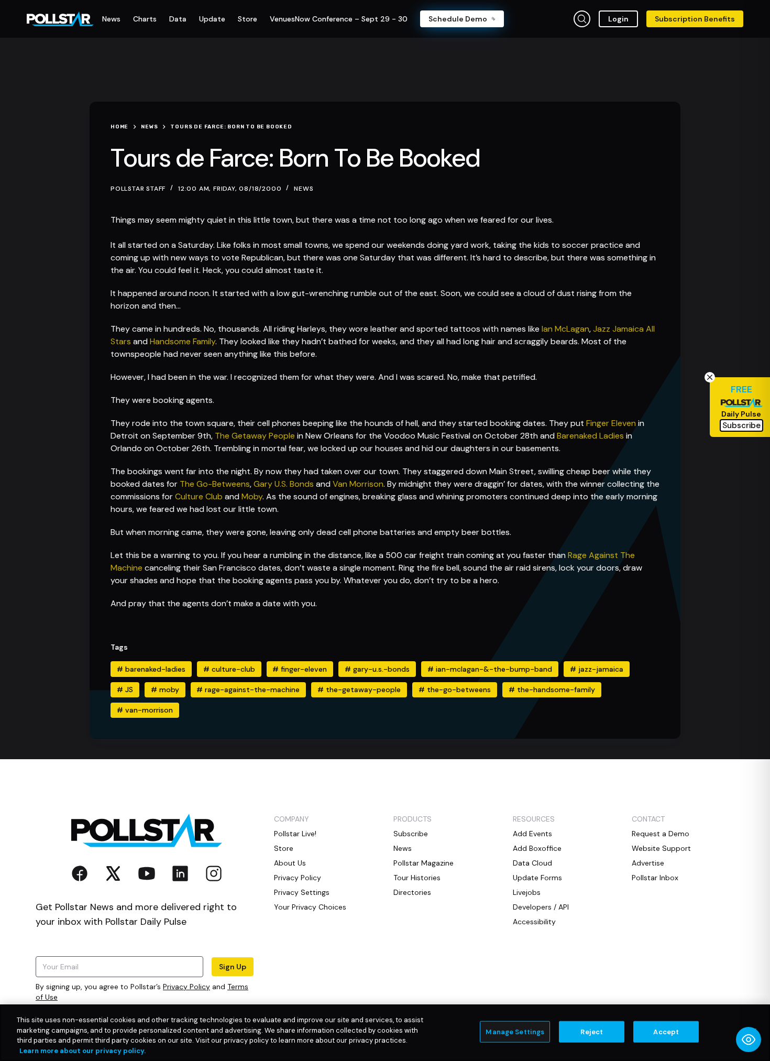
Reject (591, 1031)
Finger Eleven (611, 423)
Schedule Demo (457, 19)
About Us (290, 863)
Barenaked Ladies (590, 435)
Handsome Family (182, 341)
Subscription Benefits (695, 19)
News (303, 188)
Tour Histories (417, 877)
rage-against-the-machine (248, 689)
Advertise (648, 863)
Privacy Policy (186, 986)
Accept (666, 1031)
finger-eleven (299, 669)
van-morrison (145, 710)
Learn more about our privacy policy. (82, 1050)
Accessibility (534, 921)
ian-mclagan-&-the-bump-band (489, 669)
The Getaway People (255, 435)
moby (165, 689)
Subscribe (410, 833)
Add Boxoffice (537, 848)
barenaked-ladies (151, 669)
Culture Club (199, 496)
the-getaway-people (359, 689)
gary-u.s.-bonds (377, 669)
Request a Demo (660, 833)
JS (125, 689)
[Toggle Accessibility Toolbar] (748, 1039)
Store (283, 848)
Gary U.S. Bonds (284, 483)
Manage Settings (515, 1031)
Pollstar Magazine (423, 863)
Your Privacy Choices (310, 907)
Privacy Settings (301, 892)
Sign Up (232, 966)
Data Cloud (532, 863)
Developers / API (541, 907)
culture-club (229, 669)
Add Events (532, 833)
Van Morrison (358, 483)
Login (618, 19)
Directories (412, 892)
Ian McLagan (565, 328)
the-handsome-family (552, 689)
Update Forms (537, 877)
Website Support (661, 848)
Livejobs (527, 892)
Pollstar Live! (295, 833)
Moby (251, 496)
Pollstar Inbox (655, 877)
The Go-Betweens (215, 483)
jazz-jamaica (596, 669)
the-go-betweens (455, 689)
